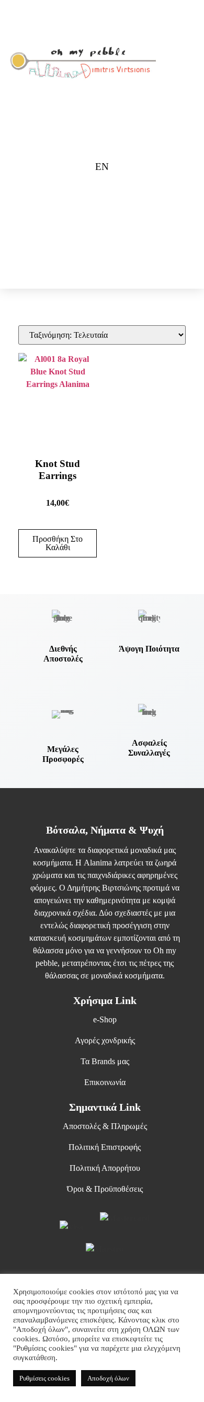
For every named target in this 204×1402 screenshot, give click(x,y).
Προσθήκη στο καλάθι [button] (57, 543)
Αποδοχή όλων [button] (108, 1378)
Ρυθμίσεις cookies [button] (44, 1378)
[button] (176, 63)
